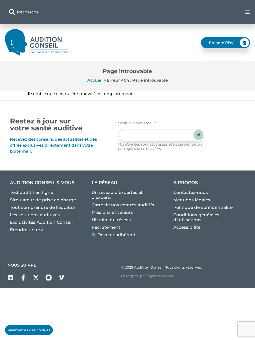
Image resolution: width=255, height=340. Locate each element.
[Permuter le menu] (247, 11)
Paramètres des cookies (28, 330)
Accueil (95, 80)
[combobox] (88, 12)
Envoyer (198, 135)
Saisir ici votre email (137, 123)
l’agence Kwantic (160, 276)
